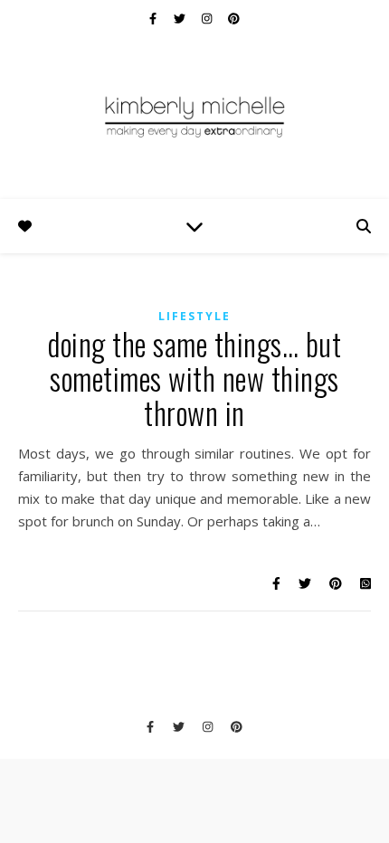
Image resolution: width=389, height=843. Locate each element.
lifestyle (194, 316)
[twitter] (181, 18)
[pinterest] (234, 18)
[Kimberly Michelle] (194, 115)
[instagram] (208, 18)
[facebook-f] (154, 18)
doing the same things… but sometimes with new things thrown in (194, 378)
